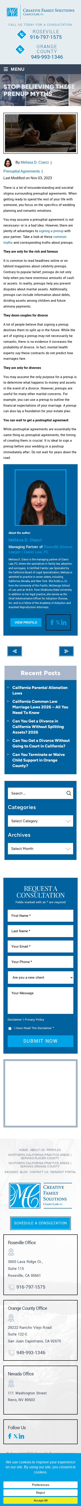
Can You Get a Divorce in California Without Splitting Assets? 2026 (38, 726)
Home (23, 1150)
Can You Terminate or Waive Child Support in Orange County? (38, 760)
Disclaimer (15, 1019)
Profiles (54, 1150)
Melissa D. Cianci (35, 162)
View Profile (26, 622)
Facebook (53, 622)
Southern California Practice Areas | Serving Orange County (40, 1164)
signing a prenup (51, 231)
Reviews (11, 1172)
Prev (14, 651)
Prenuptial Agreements (21, 171)
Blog (24, 1172)
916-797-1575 (46, 37)
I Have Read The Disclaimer (34, 1028)
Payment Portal (63, 1172)
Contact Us (39, 1172)
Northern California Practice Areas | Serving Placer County (40, 1156)
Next (66, 651)
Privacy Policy (34, 1019)
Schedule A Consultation (40, 1223)
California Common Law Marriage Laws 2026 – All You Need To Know (40, 707)
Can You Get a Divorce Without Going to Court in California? (41, 743)
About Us (37, 1150)
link (63, 622)
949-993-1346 (47, 57)
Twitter (58, 622)
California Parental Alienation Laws (40, 690)
